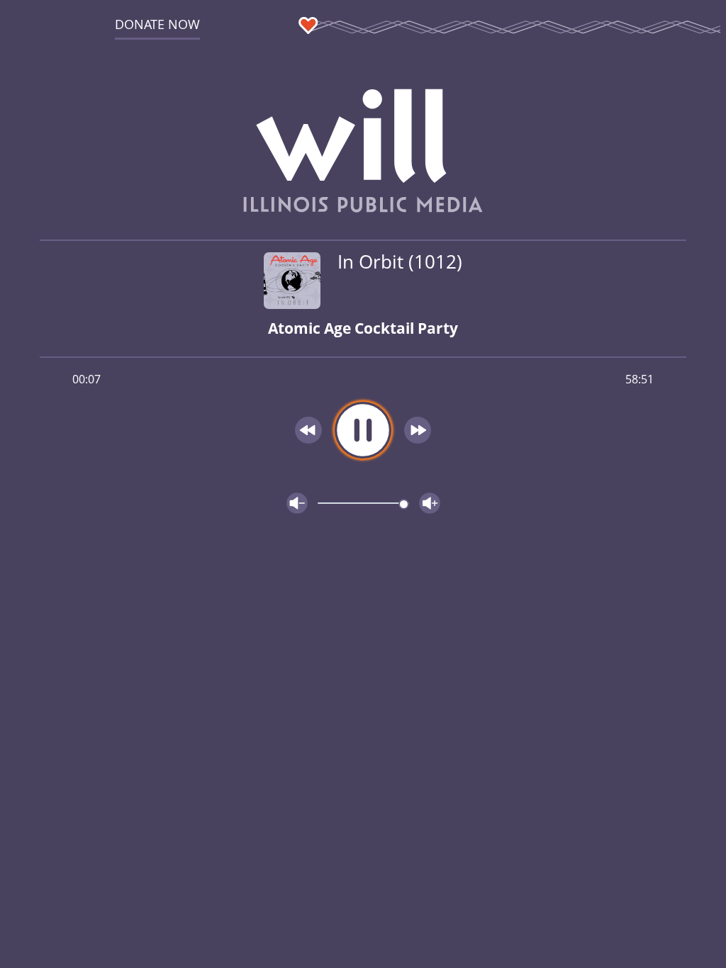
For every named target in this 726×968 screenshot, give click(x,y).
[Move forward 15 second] (417, 430)
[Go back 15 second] (308, 430)
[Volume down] (297, 503)
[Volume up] (430, 503)
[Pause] (363, 430)
